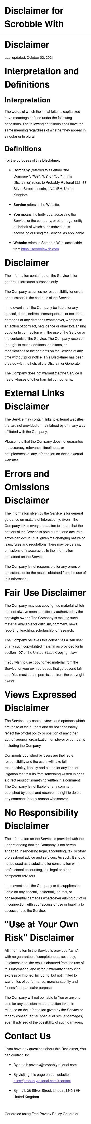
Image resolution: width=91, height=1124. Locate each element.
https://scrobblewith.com (40, 248)
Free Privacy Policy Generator (55, 1113)
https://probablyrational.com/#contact (42, 1080)
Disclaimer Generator (64, 363)
